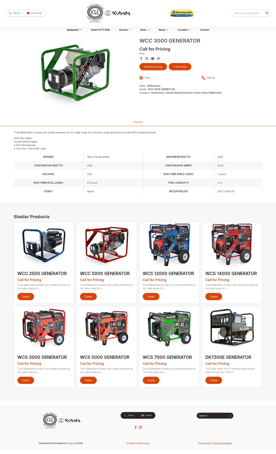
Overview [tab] (138, 122)
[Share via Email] (152, 58)
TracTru (71, 443)
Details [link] (25, 296)
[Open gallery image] (76, 74)
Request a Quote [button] (153, 66)
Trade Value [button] (180, 66)
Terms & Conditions (222, 443)
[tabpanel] (76, 75)
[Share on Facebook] (141, 58)
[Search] (230, 415)
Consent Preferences (138, 443)
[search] (267, 13)
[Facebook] (135, 427)
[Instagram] (140, 427)
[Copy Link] (158, 58)
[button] (14, 13)
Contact (204, 29)
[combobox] (251, 13)
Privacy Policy (205, 443)
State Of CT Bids (100, 29)
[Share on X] (147, 58)
